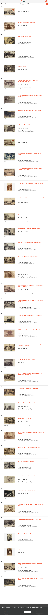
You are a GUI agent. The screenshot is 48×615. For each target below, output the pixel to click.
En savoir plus (20, 612)
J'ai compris (27, 612)
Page (21, 3)
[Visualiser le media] (9, 12)
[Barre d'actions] (47, 4)
